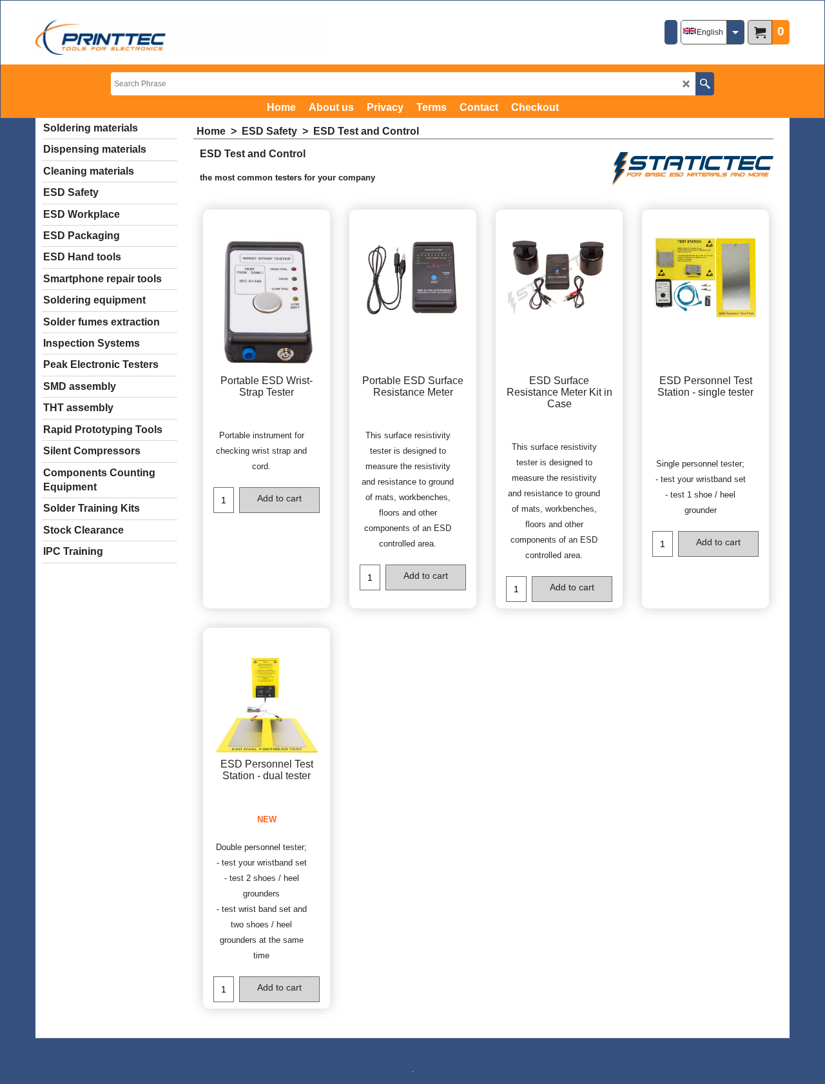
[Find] (704, 83)
